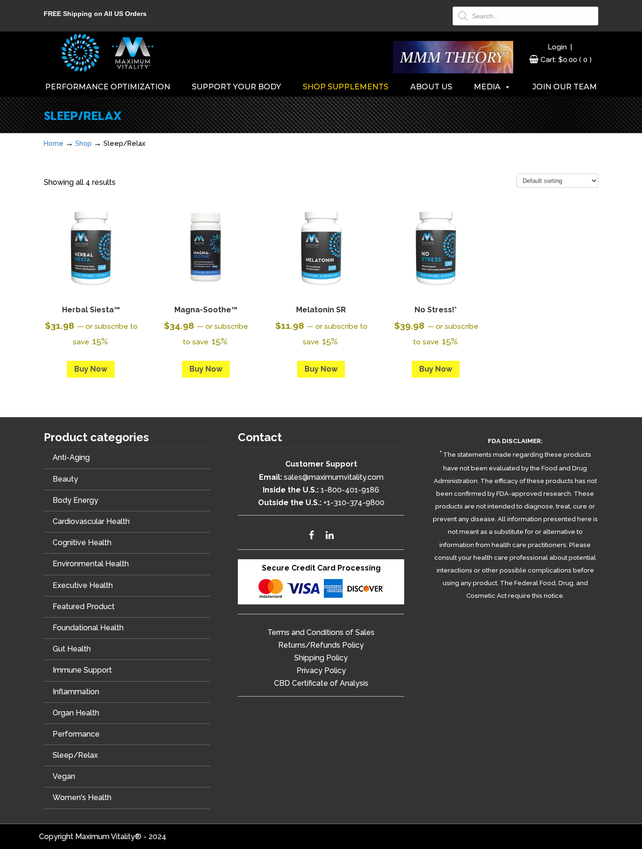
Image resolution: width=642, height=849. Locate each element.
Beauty (65, 479)
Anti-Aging (71, 457)
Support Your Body (236, 86)
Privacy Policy (321, 670)
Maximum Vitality (107, 52)
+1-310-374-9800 (353, 502)
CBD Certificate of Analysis (321, 683)
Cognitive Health (82, 542)
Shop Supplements (345, 86)
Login (557, 47)
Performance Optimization (107, 86)
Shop (83, 143)
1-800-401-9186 (350, 489)
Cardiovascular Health (91, 521)
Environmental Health (91, 563)
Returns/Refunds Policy (321, 645)
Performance (76, 734)
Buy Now (90, 369)
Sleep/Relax (75, 755)
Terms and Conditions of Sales (321, 632)
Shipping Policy (321, 657)
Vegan (64, 776)
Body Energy (75, 500)
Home (53, 143)
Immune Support (82, 670)
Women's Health (82, 797)
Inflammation (76, 691)
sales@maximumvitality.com (334, 477)
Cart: (566, 60)
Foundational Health (88, 627)
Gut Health (72, 648)
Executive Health (83, 585)
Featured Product (84, 606)
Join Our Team (564, 86)
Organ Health (76, 712)
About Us (431, 86)
